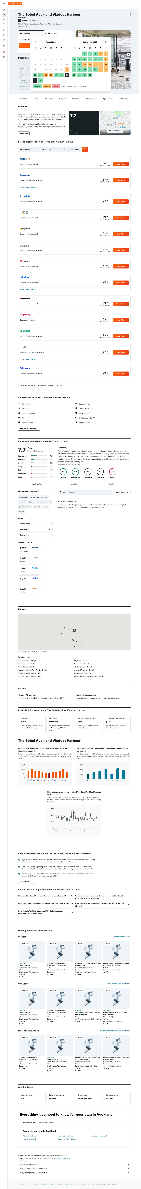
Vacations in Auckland (99, 1136)
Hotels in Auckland (29, 1139)
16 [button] (35, 70)
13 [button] (56, 64)
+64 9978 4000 (24, 26)
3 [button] (40, 59)
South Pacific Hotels (40, 1184)
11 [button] (45, 64)
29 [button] (67, 75)
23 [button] (35, 75)
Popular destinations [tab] (46, 1122)
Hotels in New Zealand (55, 1184)
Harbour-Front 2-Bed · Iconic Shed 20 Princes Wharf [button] (87, 1058)
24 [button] (40, 75)
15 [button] (67, 64)
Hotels (30, 1184)
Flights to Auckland (29, 1136)
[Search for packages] (4, 24)
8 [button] (66, 59)
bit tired (45, 507)
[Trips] (4, 46)
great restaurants (25, 507)
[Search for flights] (4, 10)
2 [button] (35, 59)
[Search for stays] (4, 15)
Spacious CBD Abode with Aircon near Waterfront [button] (87, 1013)
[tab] (37, 484)
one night (36, 507)
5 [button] (51, 59)
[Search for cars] (4, 19)
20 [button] (56, 70)
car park (21, 512)
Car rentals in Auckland (65, 1136)
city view (31, 502)
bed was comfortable (44, 502)
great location (23, 497)
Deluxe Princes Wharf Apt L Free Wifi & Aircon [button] (115, 1013)
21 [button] (61, 70)
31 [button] (40, 80)
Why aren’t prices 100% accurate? (33, 1173)
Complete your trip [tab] (28, 1122)
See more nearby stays (122, 936)
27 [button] (56, 75)
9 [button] (35, 64)
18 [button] (46, 70)
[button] (3, 3)
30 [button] (35, 80)
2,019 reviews (32, 20)
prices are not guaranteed (62, 1158)
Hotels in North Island (71, 1184)
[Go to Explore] (4, 35)
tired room (44, 497)
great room (35, 497)
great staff (22, 502)
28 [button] (62, 75)
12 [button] (51, 64)
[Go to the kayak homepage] (15, 3)
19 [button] (51, 70)
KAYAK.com (21, 1184)
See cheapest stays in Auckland (119, 983)
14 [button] (61, 64)
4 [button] (45, 59)
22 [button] (67, 70)
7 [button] (61, 59)
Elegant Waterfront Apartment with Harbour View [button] (88, 964)
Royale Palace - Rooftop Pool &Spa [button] (116, 963)
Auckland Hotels (86, 1184)
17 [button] (40, 70)
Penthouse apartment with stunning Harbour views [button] (116, 1058)
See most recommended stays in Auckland (115, 1030)
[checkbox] (29, 549)
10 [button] (40, 64)
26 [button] (51, 75)
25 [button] (46, 75)
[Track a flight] (4, 39)
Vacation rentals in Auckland (67, 1139)
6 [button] (56, 59)
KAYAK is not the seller (28, 1165)
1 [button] (84, 54)
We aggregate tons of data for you (33, 1169)
